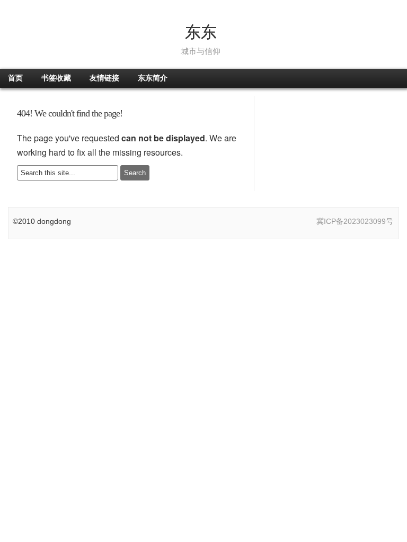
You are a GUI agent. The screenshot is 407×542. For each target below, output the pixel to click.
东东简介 (152, 78)
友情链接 (104, 78)
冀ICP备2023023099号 (354, 221)
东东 (201, 32)
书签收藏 (56, 78)
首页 (15, 78)
